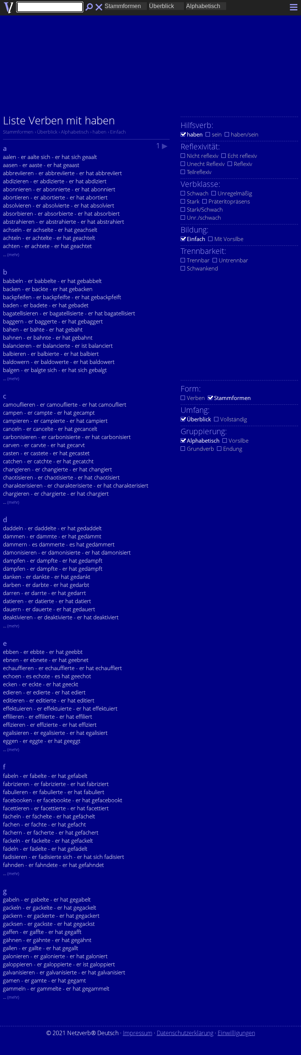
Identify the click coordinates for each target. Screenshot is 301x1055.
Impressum (137, 1033)
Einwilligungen (236, 1033)
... (11, 254)
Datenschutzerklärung (185, 1033)
